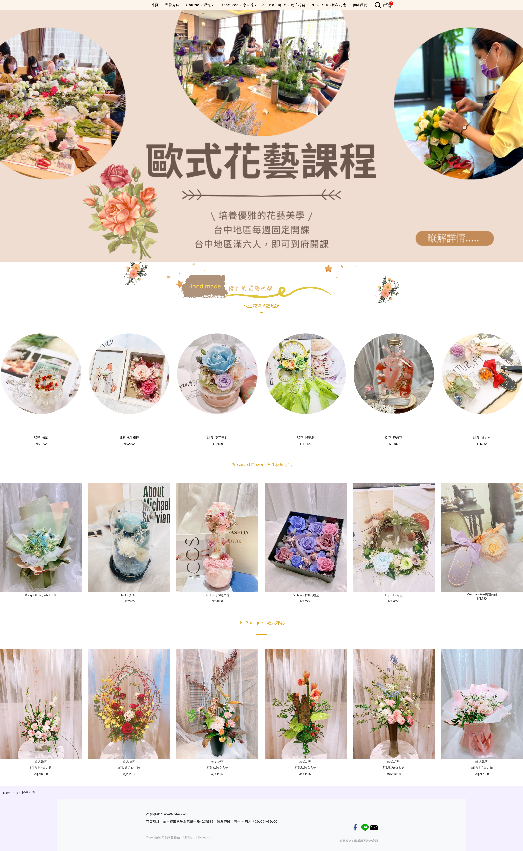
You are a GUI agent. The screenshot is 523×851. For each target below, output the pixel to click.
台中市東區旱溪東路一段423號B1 (188, 821)
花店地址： (154, 821)
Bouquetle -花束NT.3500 (41, 595)
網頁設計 (345, 840)
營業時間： (225, 821)
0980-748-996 (175, 814)
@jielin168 (41, 774)
